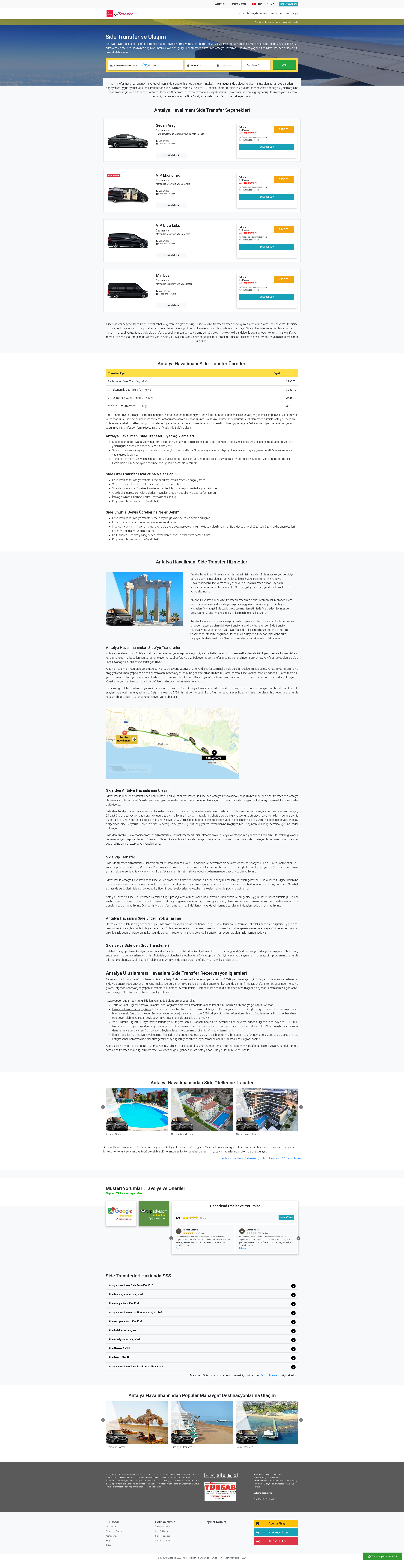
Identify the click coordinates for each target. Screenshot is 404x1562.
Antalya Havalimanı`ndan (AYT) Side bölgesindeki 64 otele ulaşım (261, 1158)
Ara (284, 64)
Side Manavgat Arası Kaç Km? (125, 1294)
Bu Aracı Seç (267, 146)
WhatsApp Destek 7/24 (384, 1556)
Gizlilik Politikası (162, 1536)
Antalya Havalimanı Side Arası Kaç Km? (130, 1285)
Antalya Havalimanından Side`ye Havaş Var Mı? (135, 1312)
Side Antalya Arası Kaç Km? (124, 1339)
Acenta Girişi (277, 1523)
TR (259, 4)
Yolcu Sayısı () (254, 65)
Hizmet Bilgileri (170, 155)
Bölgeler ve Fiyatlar (259, 13)
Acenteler (220, 4)
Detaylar (179, 1248)
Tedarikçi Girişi (277, 1532)
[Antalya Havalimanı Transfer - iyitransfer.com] (121, 13)
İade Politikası (161, 1531)
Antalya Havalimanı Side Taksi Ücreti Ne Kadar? (135, 1366)
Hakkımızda (243, 13)
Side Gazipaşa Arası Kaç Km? (125, 1321)
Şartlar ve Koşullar (163, 1540)
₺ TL (269, 4)
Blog (288, 13)
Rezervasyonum (288, 4)
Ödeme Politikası (162, 1526)
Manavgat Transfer (290, 22)
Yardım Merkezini (270, 1375)
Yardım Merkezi (238, 4)
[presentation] (103, 1107)
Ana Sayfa (259, 22)
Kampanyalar (277, 13)
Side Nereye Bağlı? (119, 1348)
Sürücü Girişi (277, 1541)
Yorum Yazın (286, 1217)
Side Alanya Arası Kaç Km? (123, 1303)
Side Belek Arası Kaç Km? (123, 1330)
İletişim (295, 13)
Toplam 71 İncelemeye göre (124, 1193)
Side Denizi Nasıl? (118, 1357)
